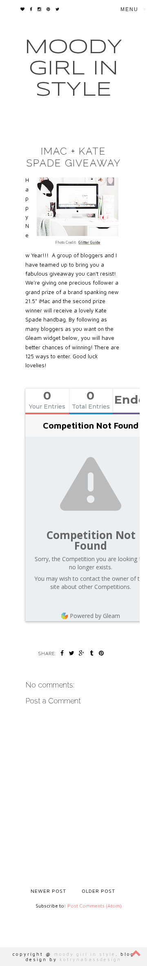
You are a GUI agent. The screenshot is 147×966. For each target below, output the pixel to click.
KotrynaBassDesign (90, 959)
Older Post (98, 891)
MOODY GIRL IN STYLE (73, 69)
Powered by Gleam (95, 616)
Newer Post (48, 891)
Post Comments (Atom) (94, 906)
